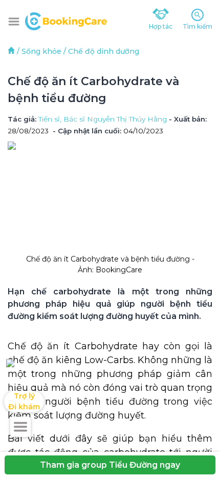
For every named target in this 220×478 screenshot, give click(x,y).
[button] (14, 21)
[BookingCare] (66, 20)
